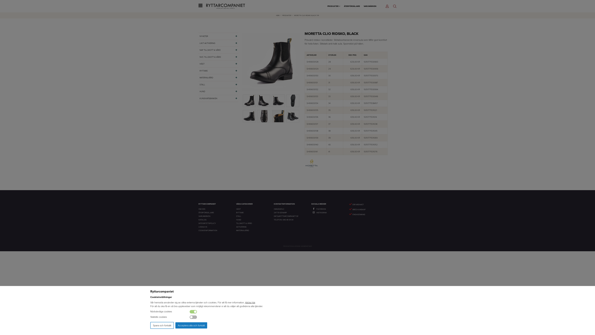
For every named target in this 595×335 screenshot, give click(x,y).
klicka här (250, 302)
